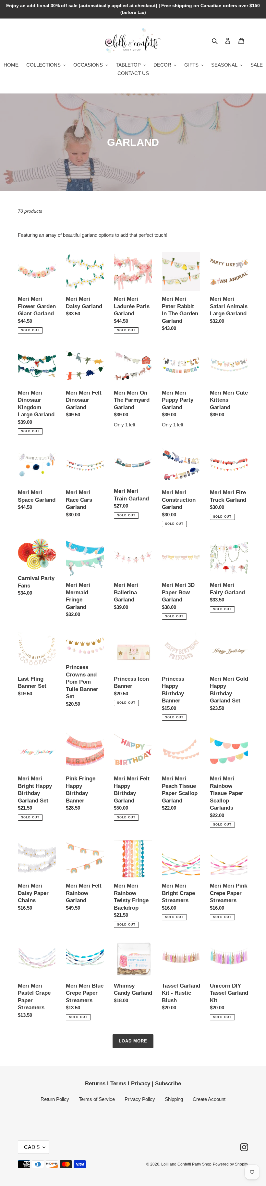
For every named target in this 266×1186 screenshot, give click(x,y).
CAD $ (32, 1147)
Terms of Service (97, 1099)
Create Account (209, 1099)
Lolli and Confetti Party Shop (186, 1164)
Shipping (174, 1099)
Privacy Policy (140, 1099)
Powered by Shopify (230, 1164)
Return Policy (55, 1099)
